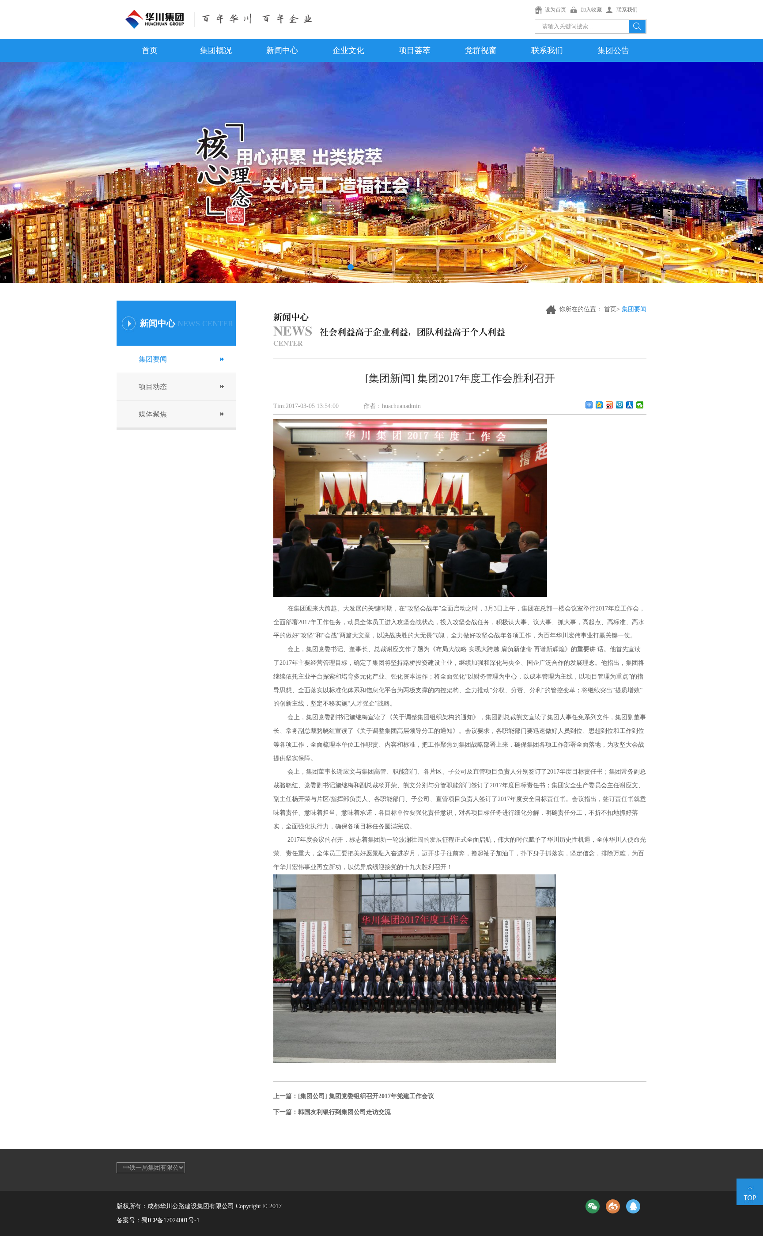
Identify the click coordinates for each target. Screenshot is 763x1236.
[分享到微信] (640, 404)
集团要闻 (153, 359)
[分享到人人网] (630, 404)
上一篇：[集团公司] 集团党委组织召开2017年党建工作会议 (353, 1096)
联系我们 (627, 10)
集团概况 (216, 50)
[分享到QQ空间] (599, 404)
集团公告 (613, 50)
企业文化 (348, 50)
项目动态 (153, 386)
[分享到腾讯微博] (619, 404)
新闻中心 (282, 50)
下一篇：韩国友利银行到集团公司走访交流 (332, 1112)
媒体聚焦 (153, 414)
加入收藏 (591, 10)
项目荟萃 (415, 50)
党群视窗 (481, 50)
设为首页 (555, 10)
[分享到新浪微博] (609, 404)
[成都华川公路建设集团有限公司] (219, 15)
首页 (150, 50)
